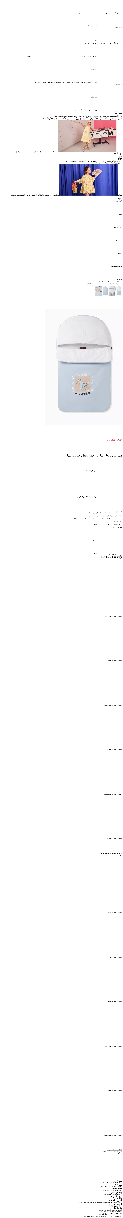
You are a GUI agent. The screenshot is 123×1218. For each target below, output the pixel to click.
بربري (92, 116)
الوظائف (117, 1194)
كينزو (111, 1182)
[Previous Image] (109, 302)
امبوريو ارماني (70, 116)
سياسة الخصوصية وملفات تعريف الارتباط (101, 1202)
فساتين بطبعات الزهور (105, 163)
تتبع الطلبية (101, 1190)
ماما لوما (76, 118)
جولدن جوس (57, 116)
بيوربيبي (104, 119)
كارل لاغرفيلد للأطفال (104, 118)
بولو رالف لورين (110, 119)
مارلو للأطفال (70, 118)
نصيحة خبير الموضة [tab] (117, 512)
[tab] (119, 291)
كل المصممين (118, 116)
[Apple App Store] (116, 1210)
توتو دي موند (72, 161)
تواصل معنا (119, 1190)
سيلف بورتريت (98, 119)
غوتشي (120, 118)
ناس (50, 118)
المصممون (119, 151)
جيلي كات (96, 118)
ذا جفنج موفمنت (76, 119)
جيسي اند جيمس (114, 118)
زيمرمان (50, 119)
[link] (87, 43)
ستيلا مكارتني (91, 119)
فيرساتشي (55, 119)
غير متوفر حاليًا (119, 511)
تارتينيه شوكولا (84, 119)
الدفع (106, 1190)
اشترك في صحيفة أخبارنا (115, 1149)
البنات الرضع (118, 1186)
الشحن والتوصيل (117, 1206)
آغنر (114, 116)
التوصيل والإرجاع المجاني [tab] (92, 512)
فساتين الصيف (95, 163)
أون (115, 119)
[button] (118, 42)
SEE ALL (119, 559)
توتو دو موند (61, 119)
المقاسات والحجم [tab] (102, 512)
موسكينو (53, 118)
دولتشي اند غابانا (78, 116)
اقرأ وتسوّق (119, 1198)
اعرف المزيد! (76, 496)
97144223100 (102, 1215)
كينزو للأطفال (90, 118)
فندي (66, 116)
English (79, 13)
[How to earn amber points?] (109, 478)
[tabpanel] (61, 520)
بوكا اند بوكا (93, 161)
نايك (117, 119)
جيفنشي (63, 116)
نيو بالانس (120, 119)
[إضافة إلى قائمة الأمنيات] (103, 505)
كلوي (84, 116)
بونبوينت (111, 116)
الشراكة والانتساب (109, 1194)
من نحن (120, 1194)
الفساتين (120, 195)
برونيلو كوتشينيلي (98, 116)
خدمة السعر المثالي (84, 1202)
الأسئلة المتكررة (111, 1190)
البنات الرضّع (116, 159)
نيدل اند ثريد (46, 118)
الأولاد (104, 1186)
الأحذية (101, 1186)
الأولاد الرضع (112, 1186)
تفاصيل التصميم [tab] (109, 512)
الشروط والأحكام (117, 1202)
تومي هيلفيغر (68, 119)
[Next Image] (109, 432)
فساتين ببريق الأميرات (116, 163)
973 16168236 (104, 1213)
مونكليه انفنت (63, 118)
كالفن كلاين (88, 116)
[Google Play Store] (105, 1210)
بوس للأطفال (105, 116)
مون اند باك (108, 161)
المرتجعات (110, 1206)
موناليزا (58, 118)
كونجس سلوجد (83, 118)
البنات (121, 159)
